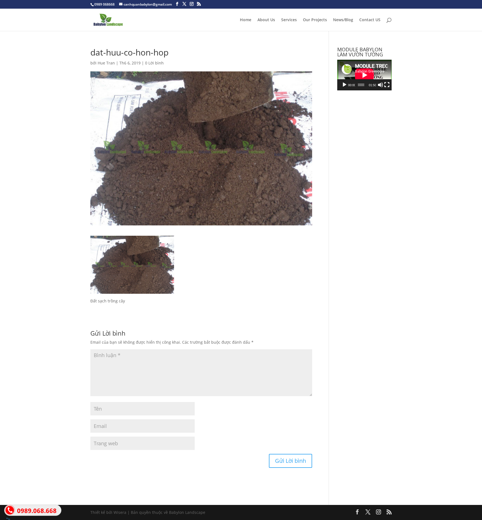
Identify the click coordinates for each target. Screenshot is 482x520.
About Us (266, 20)
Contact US (369, 20)
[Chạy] (344, 85)
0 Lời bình (154, 63)
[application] (364, 75)
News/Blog (343, 20)
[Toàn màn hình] (387, 85)
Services (289, 20)
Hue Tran (106, 63)
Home (245, 20)
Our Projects (315, 20)
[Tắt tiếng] (380, 85)
